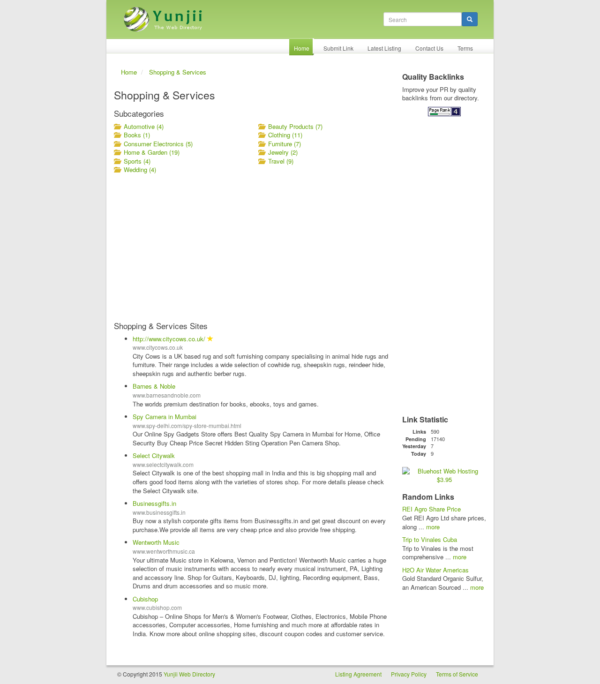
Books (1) (137, 134)
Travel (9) (280, 161)
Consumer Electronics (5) (158, 143)
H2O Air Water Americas (435, 569)
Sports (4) (137, 161)
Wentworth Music (156, 542)
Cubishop (145, 598)
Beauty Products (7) (295, 126)
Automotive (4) (144, 126)
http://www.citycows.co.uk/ (169, 338)
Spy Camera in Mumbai (164, 416)
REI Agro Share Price (431, 508)
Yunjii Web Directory (189, 674)
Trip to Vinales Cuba (429, 539)
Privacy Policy (409, 674)
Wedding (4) (140, 169)
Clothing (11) (285, 134)
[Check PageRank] (444, 110)
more (433, 526)
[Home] (164, 15)
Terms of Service (457, 674)
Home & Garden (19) (152, 152)
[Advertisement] (252, 247)
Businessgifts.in (154, 503)
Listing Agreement (358, 674)
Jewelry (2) (283, 152)
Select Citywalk (154, 455)
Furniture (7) (284, 143)
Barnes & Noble (154, 386)
